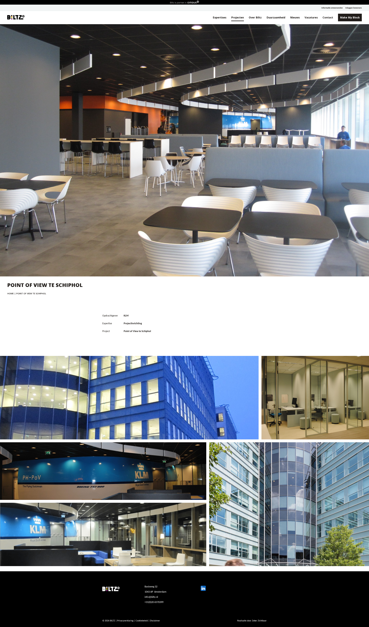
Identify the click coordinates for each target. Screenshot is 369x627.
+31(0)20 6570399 (154, 602)
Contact (328, 17)
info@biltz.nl (151, 597)
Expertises (219, 17)
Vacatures (311, 17)
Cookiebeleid (142, 621)
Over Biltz (255, 17)
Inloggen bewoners (353, 8)
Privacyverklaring (125, 621)
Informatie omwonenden (332, 8)
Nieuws (295, 17)
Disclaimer (155, 621)
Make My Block (350, 17)
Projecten (237, 17)
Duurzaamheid (276, 17)
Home (10, 293)
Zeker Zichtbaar (259, 621)
